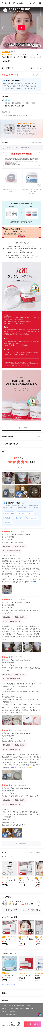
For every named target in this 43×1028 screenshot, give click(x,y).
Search (34, 3)
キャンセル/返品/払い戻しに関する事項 (13, 115)
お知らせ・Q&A (21, 436)
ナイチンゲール (7, 55)
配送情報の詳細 (6, 112)
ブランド (21, 852)
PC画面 (4, 1008)
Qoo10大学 (10, 1008)
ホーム (33, 1008)
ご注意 (4, 993)
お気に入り (5, 1025)
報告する (5, 1000)
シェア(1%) (12, 1025)
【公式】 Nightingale (17, 3)
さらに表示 (23, 428)
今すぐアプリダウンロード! (22, 1008)
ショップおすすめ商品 (9, 917)
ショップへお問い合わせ (22, 444)
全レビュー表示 (21, 843)
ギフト (18, 1025)
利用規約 (10, 1005)
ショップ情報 (21, 897)
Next (38, 28)
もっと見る (21, 467)
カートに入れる (32, 1024)
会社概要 (4, 1005)
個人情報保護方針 (19, 1005)
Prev (4, 28)
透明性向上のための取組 (8, 1011)
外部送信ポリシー (30, 1005)
